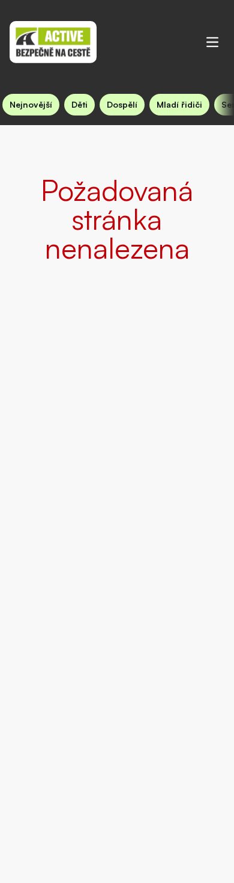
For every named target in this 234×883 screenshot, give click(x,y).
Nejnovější (31, 104)
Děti (79, 104)
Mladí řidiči (179, 104)
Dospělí (122, 104)
